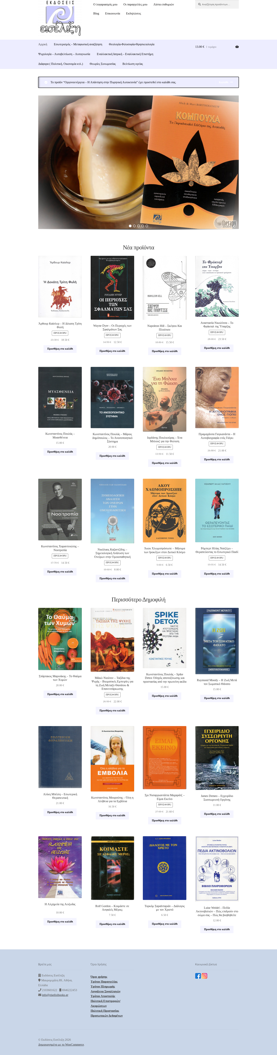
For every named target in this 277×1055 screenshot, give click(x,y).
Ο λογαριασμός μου (105, 4)
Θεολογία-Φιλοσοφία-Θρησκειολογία (131, 44)
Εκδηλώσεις (133, 13)
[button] (138, 162)
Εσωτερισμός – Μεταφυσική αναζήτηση (78, 44)
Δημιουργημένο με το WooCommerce (61, 1044)
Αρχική (42, 44)
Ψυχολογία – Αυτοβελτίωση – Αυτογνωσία (64, 54)
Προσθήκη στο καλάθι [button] (60, 348)
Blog (96, 13)
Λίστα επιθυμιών (163, 4)
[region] (138, 166)
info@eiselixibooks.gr (55, 995)
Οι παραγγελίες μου (135, 4)
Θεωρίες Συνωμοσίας (103, 63)
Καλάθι (223, 82)
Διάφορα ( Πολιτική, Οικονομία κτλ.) (60, 63)
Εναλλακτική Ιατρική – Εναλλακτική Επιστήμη (125, 54)
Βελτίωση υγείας (132, 63)
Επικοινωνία (112, 13)
